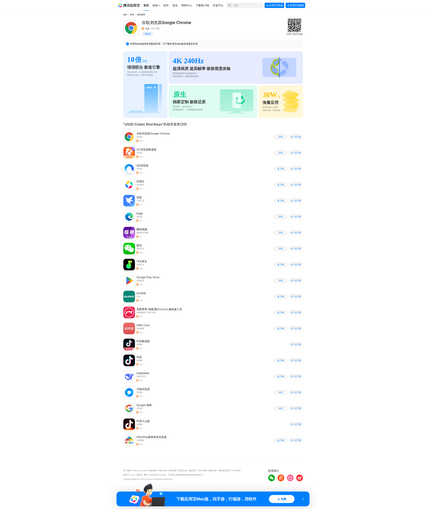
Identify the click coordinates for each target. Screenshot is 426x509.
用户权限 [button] (203, 470)
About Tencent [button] (140, 470)
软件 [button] (132, 14)
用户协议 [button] (237, 470)
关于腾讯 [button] (127, 470)
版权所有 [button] (193, 470)
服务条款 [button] (153, 470)
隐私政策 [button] (213, 470)
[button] (129, 5)
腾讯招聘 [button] (173, 470)
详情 (281, 137)
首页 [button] (125, 14)
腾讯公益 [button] (183, 470)
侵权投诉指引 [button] (225, 470)
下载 (282, 169)
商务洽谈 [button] (163, 470)
